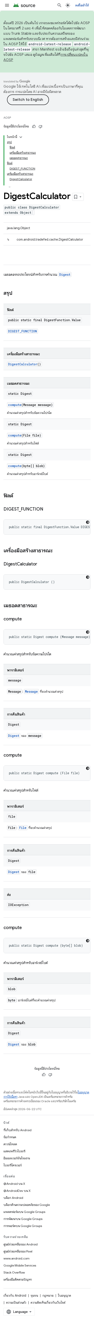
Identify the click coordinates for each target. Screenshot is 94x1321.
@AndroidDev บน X (17, 1191)
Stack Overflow (14, 1272)
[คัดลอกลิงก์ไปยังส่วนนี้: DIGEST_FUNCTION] (47, 509)
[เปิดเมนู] (7, 5)
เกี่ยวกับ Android (14, 1295)
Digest (64, 274)
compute (14, 405)
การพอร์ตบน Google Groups (22, 1226)
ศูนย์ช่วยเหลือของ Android (20, 1244)
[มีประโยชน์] (34, 126)
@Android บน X (14, 1184)
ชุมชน (34, 1295)
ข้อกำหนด (9, 1137)
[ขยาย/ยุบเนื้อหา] (20, 137)
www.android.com (16, 1258)
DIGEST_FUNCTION (22, 331)
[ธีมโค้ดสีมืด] (87, 522)
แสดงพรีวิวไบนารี (14, 1151)
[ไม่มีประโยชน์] (40, 126)
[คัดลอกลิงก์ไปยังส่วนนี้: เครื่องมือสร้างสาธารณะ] (57, 551)
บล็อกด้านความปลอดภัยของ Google (26, 1205)
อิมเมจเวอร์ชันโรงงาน (16, 1158)
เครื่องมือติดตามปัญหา (17, 1279)
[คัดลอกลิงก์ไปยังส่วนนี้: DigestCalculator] (41, 564)
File (22, 828)
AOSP (7, 118)
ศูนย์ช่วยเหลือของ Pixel (17, 1251)
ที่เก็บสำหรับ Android (17, 1130)
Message (31, 691)
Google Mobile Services (19, 1265)
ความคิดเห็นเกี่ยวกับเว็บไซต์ (48, 1302)
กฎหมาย (48, 1295)
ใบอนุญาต (64, 1295)
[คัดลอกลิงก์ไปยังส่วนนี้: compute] (26, 619)
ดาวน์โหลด (10, 1144)
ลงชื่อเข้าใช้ (82, 5)
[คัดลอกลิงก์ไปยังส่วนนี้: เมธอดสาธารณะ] (41, 606)
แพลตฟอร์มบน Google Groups (24, 1212)
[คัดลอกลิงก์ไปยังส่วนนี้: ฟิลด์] (17, 496)
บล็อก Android (13, 1198)
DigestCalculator (22, 364)
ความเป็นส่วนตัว (16, 1302)
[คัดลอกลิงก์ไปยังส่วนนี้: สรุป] (16, 293)
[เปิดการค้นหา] (59, 5)
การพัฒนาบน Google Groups (22, 1219)
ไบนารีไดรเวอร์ (12, 1165)
